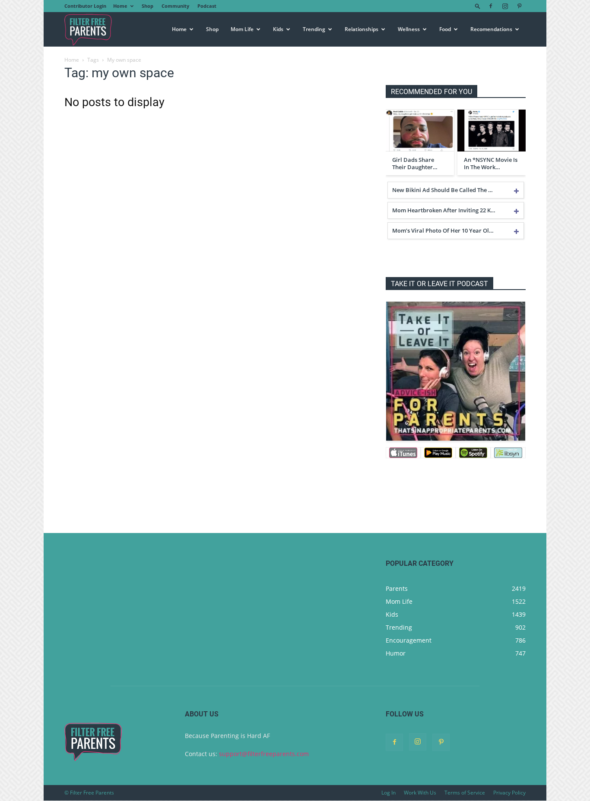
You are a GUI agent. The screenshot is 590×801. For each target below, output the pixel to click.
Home (120, 6)
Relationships (361, 29)
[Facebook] (490, 6)
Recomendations (491, 29)
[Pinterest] (519, 6)
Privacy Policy (509, 792)
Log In (388, 792)
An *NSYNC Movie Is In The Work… (490, 163)
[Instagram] (504, 6)
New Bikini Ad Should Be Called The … (442, 190)
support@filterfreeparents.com (264, 754)
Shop (147, 6)
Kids (278, 29)
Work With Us (420, 792)
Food (445, 29)
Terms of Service (464, 792)
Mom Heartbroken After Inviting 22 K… (443, 210)
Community (175, 6)
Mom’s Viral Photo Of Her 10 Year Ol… (443, 230)
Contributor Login (85, 6)
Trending (314, 29)
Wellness (409, 29)
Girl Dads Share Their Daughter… (415, 163)
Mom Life (242, 29)
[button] (477, 6)
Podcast (206, 6)
